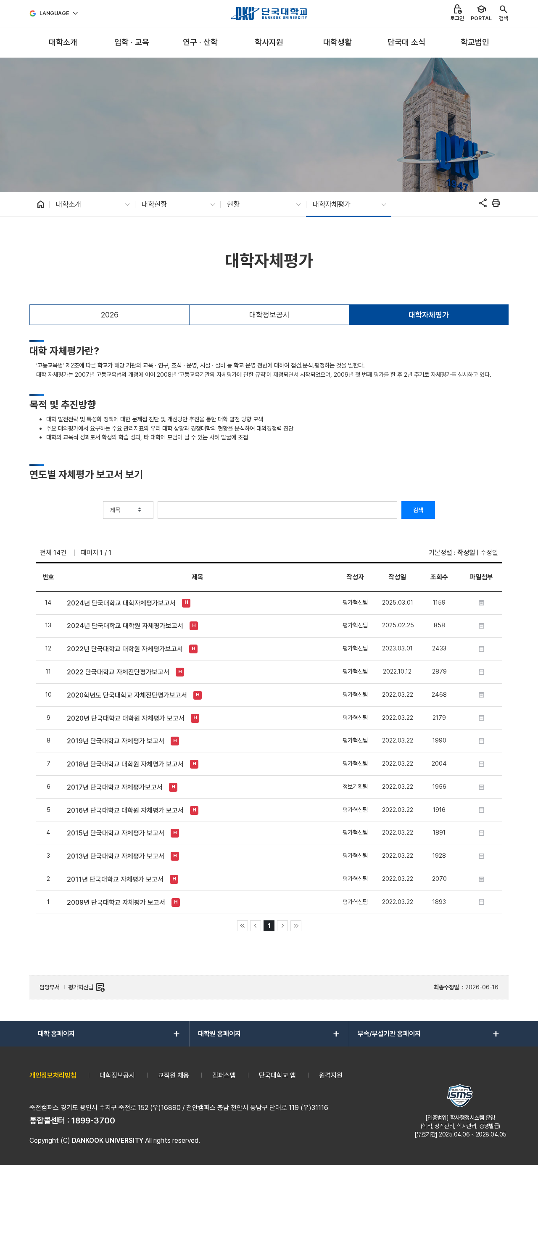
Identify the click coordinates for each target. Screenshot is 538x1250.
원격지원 (331, 1075)
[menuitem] (62, 43)
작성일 (466, 553)
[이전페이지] (255, 925)
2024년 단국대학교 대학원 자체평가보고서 (125, 626)
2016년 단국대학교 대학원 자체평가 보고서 (125, 810)
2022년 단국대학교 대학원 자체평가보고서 (125, 649)
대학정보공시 (269, 314)
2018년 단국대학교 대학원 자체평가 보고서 (125, 764)
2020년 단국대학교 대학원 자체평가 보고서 (126, 718)
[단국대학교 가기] (269, 13)
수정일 (489, 553)
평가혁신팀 (86, 987)
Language (54, 13)
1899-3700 (93, 1120)
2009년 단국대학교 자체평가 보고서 (116, 902)
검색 (418, 510)
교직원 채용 (173, 1075)
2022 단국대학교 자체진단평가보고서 (118, 672)
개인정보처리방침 (52, 1075)
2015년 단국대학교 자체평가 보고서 (115, 833)
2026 (110, 314)
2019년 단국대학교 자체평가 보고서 (115, 741)
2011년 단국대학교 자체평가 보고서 (115, 879)
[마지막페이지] (295, 925)
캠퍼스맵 (224, 1075)
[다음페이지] (282, 925)
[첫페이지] (242, 925)
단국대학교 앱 (277, 1075)
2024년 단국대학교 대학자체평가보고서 (121, 603)
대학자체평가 (429, 314)
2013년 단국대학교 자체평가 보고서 (115, 856)
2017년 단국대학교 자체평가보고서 (115, 787)
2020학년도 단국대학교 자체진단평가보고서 (127, 695)
